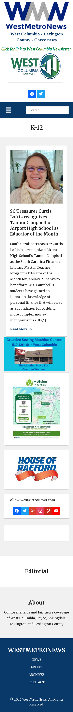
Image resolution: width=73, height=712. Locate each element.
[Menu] (8, 110)
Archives (37, 675)
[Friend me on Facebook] (32, 93)
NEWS (36, 659)
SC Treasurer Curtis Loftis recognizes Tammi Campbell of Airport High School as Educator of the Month (34, 223)
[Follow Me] (41, 93)
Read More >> (21, 329)
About (36, 667)
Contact (37, 682)
